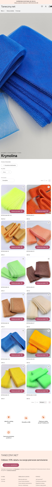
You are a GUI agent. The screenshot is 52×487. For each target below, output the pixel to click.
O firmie (3, 481)
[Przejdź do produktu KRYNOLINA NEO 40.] (13, 199)
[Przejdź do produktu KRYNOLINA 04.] (13, 271)
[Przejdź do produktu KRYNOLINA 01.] (39, 199)
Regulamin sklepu (40, 483)
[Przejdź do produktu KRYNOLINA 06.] (13, 307)
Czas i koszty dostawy (23, 481)
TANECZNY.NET (9, 455)
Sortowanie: (3, 177)
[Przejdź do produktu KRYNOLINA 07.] (39, 307)
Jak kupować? (39, 479)
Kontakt (3, 479)
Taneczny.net (8, 6)
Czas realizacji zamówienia (25, 483)
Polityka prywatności (41, 481)
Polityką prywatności (11, 470)
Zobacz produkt (15, 211)
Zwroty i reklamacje (23, 485)
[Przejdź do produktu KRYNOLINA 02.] (13, 235)
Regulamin (17, 469)
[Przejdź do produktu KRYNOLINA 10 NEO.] (39, 379)
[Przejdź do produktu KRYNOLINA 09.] (13, 379)
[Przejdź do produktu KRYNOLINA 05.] (39, 271)
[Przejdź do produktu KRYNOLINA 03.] (39, 235)
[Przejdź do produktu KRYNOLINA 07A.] (13, 343)
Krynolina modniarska (12, 152)
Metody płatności (22, 479)
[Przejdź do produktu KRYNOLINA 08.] (39, 343)
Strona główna (3, 152)
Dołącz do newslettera (10, 465)
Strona (42, 180)
